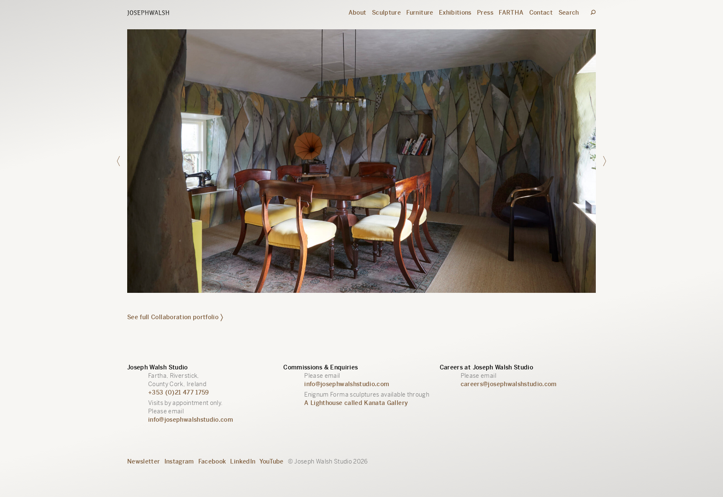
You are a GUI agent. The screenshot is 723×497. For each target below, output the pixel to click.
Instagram (179, 461)
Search (569, 12)
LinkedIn (242, 461)
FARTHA (511, 12)
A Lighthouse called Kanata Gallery (356, 403)
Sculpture (386, 12)
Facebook (212, 461)
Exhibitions (455, 12)
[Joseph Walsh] (148, 14)
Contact (541, 12)
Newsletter (143, 461)
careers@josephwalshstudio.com (509, 384)
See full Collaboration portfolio (172, 317)
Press (485, 12)
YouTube (271, 461)
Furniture (419, 12)
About (358, 12)
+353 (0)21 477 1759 (178, 392)
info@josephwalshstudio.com (190, 419)
